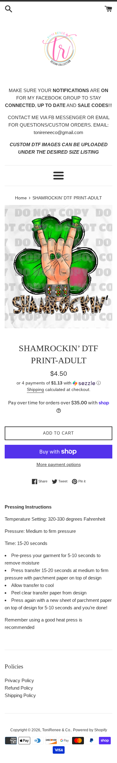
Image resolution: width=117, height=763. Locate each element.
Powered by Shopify (90, 730)
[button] (58, 383)
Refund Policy (19, 688)
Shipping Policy (20, 695)
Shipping (35, 389)
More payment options (59, 464)
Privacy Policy (19, 680)
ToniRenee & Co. (56, 730)
